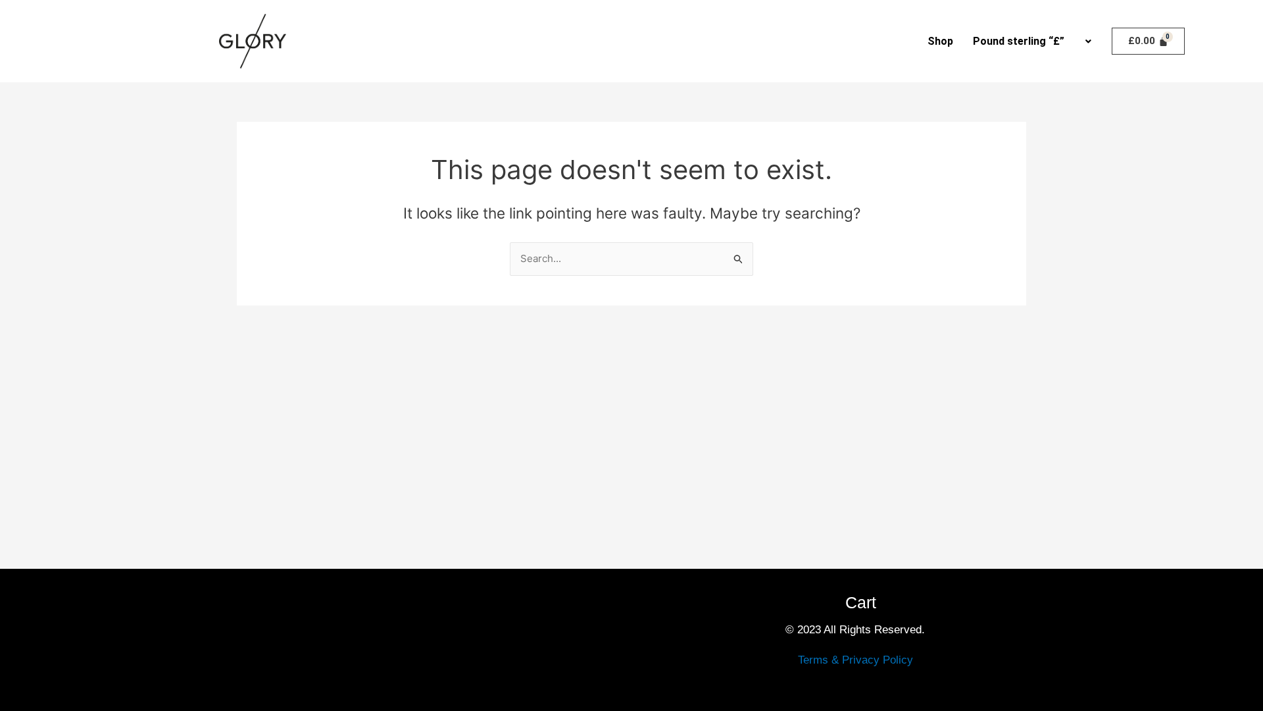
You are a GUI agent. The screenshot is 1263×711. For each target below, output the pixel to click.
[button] (1032, 41)
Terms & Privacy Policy (855, 660)
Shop (940, 41)
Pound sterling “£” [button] (1018, 41)
